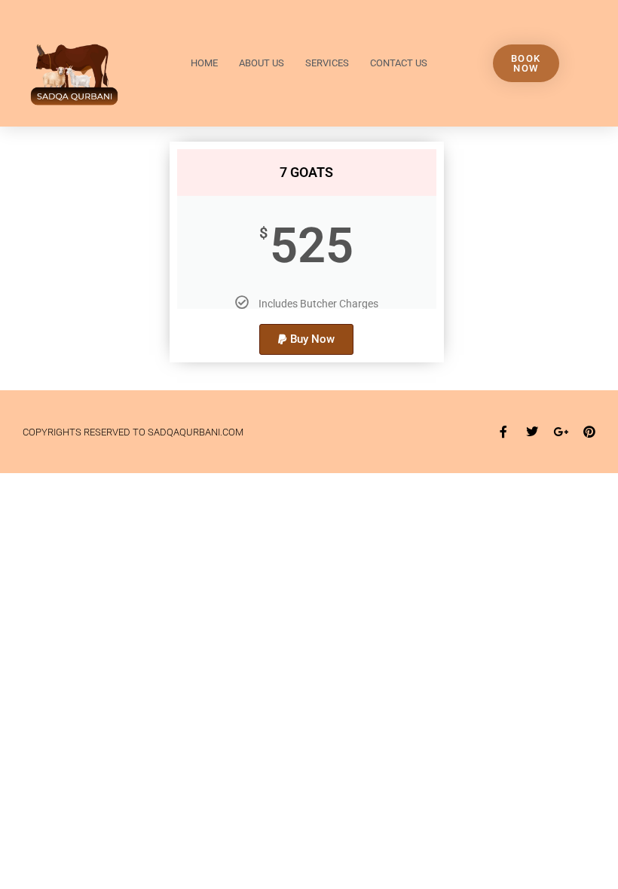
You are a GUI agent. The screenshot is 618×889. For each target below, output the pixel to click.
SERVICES (327, 63)
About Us (261, 63)
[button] (306, 339)
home (204, 63)
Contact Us (398, 63)
